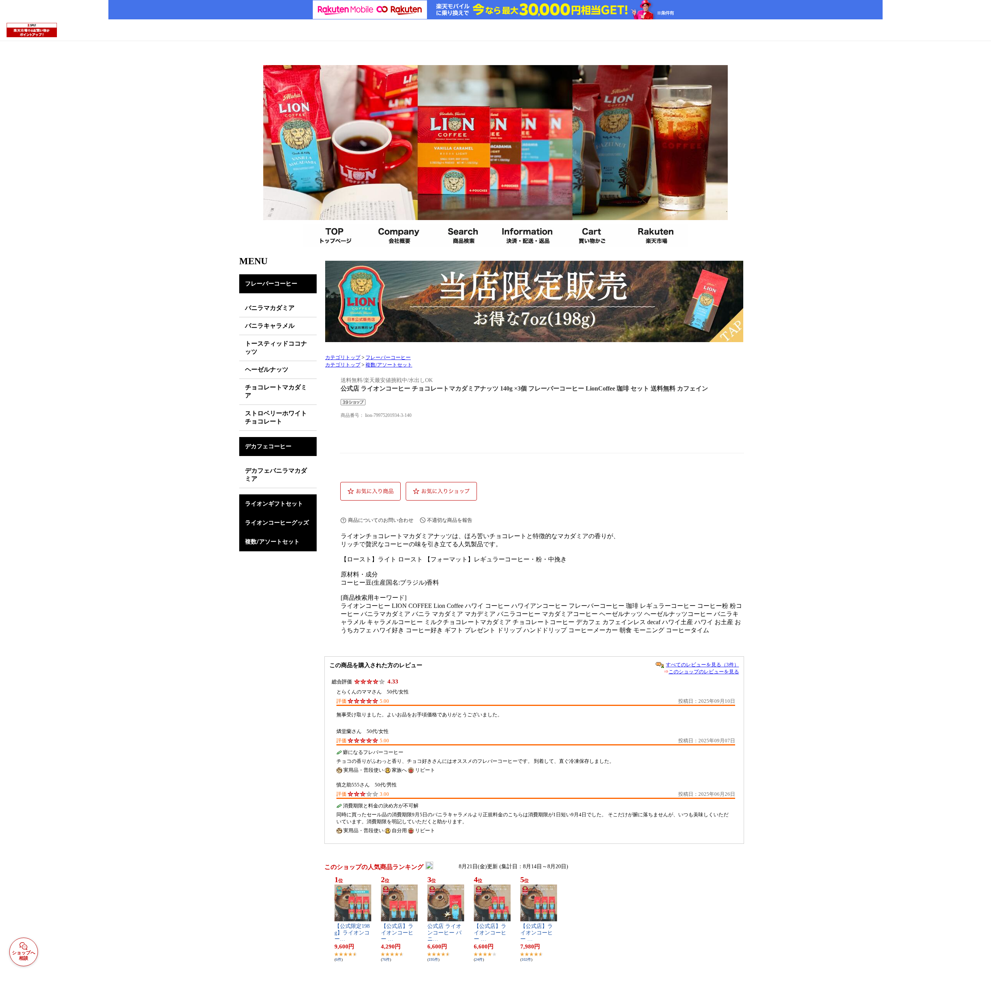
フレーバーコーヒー (271, 283)
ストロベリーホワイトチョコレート (276, 417)
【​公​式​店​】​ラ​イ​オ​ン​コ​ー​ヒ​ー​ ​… (397, 932)
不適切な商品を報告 (449, 520)
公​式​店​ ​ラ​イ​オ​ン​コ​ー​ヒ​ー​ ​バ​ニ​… (444, 932)
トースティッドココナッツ (276, 347)
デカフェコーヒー (268, 446)
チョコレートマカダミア (276, 391)
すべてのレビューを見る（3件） (702, 665)
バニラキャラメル (270, 325)
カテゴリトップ (342, 357)
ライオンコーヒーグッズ (277, 522)
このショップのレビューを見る (704, 672)
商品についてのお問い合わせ (380, 520)
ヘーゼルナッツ (266, 369)
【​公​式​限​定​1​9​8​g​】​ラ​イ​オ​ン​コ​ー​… (352, 932)
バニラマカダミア (270, 307)
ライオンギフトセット (274, 503)
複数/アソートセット (272, 541)
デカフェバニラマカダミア (276, 474)
